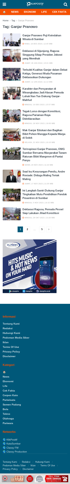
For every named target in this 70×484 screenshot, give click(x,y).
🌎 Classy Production (15, 451)
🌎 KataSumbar (12, 443)
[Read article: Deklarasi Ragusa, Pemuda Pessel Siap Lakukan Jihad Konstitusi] (12, 213)
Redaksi (8, 328)
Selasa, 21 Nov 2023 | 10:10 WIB (39, 142)
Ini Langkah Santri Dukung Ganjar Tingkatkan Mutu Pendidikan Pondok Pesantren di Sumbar (44, 194)
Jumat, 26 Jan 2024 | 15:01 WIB (38, 63)
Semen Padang (12, 404)
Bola (5, 409)
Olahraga (8, 418)
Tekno (6, 413)
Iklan (6, 342)
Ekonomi (30, 11)
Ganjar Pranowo (26, 20)
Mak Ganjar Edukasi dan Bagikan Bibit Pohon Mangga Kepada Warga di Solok (43, 134)
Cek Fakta (59, 11)
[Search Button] (65, 4)
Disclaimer (9, 356)
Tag (13, 20)
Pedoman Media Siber (16, 337)
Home (6, 20)
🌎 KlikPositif (10, 439)
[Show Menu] (4, 4)
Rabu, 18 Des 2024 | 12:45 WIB (38, 44)
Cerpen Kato (10, 395)
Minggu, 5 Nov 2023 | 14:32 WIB (39, 203)
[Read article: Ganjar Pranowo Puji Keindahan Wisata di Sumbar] (12, 39)
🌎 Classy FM (10, 447)
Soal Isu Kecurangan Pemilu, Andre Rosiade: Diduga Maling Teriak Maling (43, 175)
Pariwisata (9, 399)
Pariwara (8, 423)
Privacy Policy (11, 351)
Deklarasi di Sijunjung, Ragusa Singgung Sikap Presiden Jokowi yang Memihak (42, 54)
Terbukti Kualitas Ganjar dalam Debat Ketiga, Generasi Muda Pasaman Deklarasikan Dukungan (44, 73)
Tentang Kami (11, 323)
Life (44, 11)
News (14, 11)
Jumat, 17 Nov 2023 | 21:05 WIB (38, 184)
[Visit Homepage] (35, 4)
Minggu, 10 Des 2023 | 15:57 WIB (39, 105)
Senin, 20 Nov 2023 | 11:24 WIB (38, 165)
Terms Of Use (11, 347)
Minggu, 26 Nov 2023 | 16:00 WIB (39, 123)
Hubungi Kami (11, 333)
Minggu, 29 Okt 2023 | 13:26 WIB (39, 218)
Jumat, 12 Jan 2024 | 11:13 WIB (38, 82)
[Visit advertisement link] (35, 478)
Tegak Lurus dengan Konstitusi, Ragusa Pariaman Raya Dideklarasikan (41, 115)
